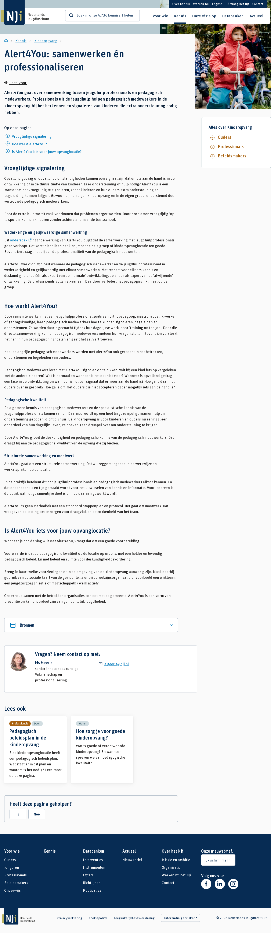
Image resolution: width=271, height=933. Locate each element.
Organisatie (171, 867)
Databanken (233, 15)
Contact (257, 3)
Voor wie (160, 15)
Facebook (206, 884)
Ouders (224, 137)
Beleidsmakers (232, 156)
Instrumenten (94, 867)
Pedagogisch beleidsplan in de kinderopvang (35, 749)
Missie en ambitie (176, 859)
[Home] (6, 40)
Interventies (93, 859)
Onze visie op (204, 15)
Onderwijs (12, 890)
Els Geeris (44, 662)
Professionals (231, 146)
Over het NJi (181, 3)
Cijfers (88, 874)
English (217, 3)
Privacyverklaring (69, 918)
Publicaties (92, 890)
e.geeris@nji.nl (116, 663)
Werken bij (201, 3)
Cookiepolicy (98, 918)
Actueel (256, 15)
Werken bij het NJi (176, 874)
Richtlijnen (92, 882)
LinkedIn (220, 884)
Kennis (180, 15)
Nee (37, 814)
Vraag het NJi (239, 3)
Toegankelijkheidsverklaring (134, 918)
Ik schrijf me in (218, 860)
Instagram (233, 884)
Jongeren (11, 867)
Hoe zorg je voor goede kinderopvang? (102, 749)
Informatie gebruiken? (180, 918)
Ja (18, 814)
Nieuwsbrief (132, 859)
